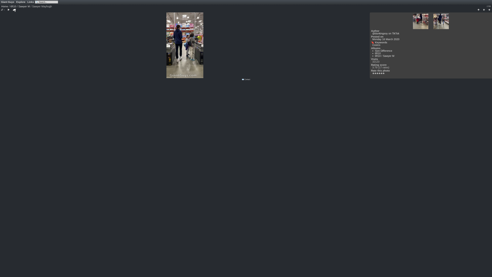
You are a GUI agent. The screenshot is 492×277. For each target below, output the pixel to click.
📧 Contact (246, 79)
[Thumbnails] (478, 10)
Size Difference (383, 50)
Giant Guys (7, 2)
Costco (376, 45)
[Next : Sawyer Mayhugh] (489, 10)
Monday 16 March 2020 (385, 39)
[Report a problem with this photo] (14, 10)
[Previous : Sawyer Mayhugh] (484, 10)
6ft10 (13, 6)
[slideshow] (8, 10)
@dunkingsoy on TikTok (385, 33)
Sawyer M (24, 6)
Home (4, 6)
